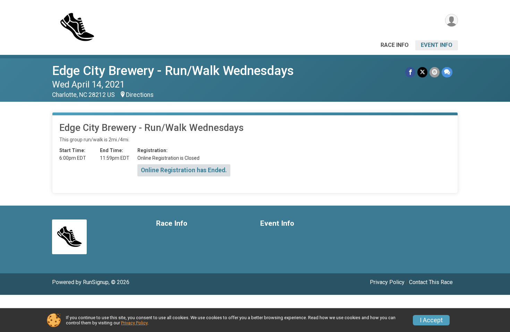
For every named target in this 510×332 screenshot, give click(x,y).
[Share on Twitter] (422, 72)
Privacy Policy (387, 282)
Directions (140, 94)
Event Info (436, 45)
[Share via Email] (435, 72)
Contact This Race (431, 282)
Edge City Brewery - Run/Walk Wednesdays (173, 70)
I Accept (431, 320)
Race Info (395, 45)
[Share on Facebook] (410, 72)
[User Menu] (451, 20)
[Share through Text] (447, 72)
